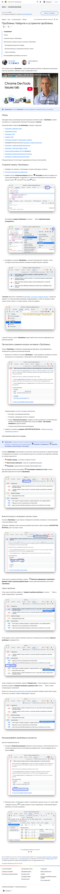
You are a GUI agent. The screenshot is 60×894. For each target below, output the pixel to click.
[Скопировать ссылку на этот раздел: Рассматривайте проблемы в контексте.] (38, 738)
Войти (56, 2)
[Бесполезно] (57, 19)
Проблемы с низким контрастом (32, 143)
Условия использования (8, 886)
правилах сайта (50, 858)
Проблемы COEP (10, 134)
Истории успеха (25, 874)
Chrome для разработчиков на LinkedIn (48, 877)
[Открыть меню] (2, 2)
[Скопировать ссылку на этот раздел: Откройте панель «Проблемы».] (30, 165)
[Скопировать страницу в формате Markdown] (8, 26)
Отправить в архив (26, 876)
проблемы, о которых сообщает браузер (36, 297)
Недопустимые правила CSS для (18, 151)
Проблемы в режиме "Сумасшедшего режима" (18, 140)
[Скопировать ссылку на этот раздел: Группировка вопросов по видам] (27, 436)
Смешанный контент (11, 131)
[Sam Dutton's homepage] (18, 63)
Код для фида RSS (45, 880)
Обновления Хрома (26, 871)
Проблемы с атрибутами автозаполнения (17, 157)
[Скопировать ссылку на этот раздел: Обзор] (9, 115)
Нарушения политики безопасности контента (18, 154)
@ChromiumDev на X (46, 871)
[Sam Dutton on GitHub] (11, 63)
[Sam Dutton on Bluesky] (16, 63)
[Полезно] (54, 19)
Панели (24, 19)
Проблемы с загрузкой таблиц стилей (16, 148)
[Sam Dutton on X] (9, 63)
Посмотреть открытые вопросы (10, 874)
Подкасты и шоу (25, 879)
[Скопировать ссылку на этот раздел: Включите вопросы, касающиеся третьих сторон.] (39, 516)
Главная (4, 19)
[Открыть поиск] (37, 2)
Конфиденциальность (20, 886)
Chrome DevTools (14, 7)
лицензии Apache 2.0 (25, 858)
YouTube (43, 874)
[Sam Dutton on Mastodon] (14, 63)
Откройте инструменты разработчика (16, 172)
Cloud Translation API (27, 14)
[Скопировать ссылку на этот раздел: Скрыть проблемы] (16, 588)
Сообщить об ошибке (7, 871)
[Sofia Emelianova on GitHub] (29, 63)
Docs (4, 7)
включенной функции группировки (22, 691)
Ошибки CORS (9, 137)
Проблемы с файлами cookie (13, 128)
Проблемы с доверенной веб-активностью (17, 145)
